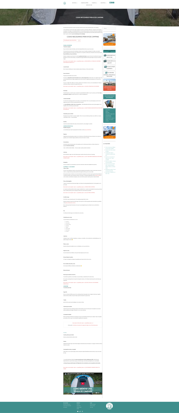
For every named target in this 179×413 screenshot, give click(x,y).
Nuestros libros (79, 405)
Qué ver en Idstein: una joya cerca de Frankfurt (110, 162)
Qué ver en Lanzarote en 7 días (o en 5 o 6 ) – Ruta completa (110, 158)
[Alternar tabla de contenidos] (79, 40)
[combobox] (109, 28)
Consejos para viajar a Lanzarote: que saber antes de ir (110, 154)
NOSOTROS (103, 3)
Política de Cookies (92, 405)
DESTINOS (74, 3)
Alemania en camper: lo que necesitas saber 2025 (110, 170)
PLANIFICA (94, 3)
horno (74, 203)
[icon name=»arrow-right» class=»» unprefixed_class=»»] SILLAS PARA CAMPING (79, 192)
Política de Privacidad (92, 404)
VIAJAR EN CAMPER (84, 3)
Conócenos (78, 404)
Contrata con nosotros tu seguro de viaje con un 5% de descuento (85, 325)
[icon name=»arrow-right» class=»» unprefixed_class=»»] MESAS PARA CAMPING (79, 187)
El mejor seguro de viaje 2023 (67, 405)
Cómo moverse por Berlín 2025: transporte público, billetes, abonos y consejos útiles (110, 166)
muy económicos (88, 130)
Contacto (78, 408)
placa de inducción (69, 203)
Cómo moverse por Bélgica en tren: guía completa (110, 148)
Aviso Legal (91, 407)
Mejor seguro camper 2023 (66, 404)
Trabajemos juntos (79, 407)
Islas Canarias (65, 407)
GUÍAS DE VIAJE (89, 5)
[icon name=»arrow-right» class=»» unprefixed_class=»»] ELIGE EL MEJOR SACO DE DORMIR (81, 86)
